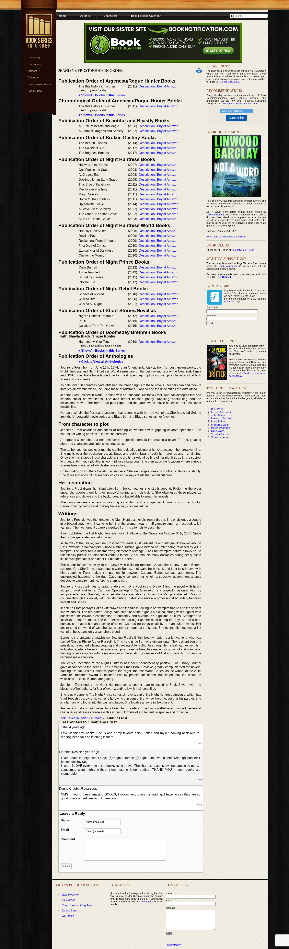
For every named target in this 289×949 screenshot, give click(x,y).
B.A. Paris (217, 408)
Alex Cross (68, 899)
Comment (68, 839)
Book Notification (228, 266)
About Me (229, 301)
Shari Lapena (219, 437)
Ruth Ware (217, 430)
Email (65, 829)
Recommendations (39, 84)
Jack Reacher (70, 894)
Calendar (33, 77)
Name (65, 820)
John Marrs (218, 415)
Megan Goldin (220, 424)
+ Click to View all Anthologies (101, 361)
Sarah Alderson (220, 434)
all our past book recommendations (240, 103)
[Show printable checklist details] (199, 70)
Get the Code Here (230, 82)
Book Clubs (35, 90)
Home (62, 15)
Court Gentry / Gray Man (77, 905)
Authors (32, 70)
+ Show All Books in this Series (102, 95)
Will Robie (68, 915)
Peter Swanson (220, 427)
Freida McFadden (222, 412)
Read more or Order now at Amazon (225, 236)
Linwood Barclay (215, 214)
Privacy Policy (173, 944)
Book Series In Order (72, 718)
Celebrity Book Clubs (242, 250)
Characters (34, 64)
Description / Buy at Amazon (158, 86)
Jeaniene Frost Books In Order (90, 70)
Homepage (34, 57)
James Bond (69, 910)
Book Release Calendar (146, 15)
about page (147, 901)
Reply (199, 743)
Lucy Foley (218, 421)
